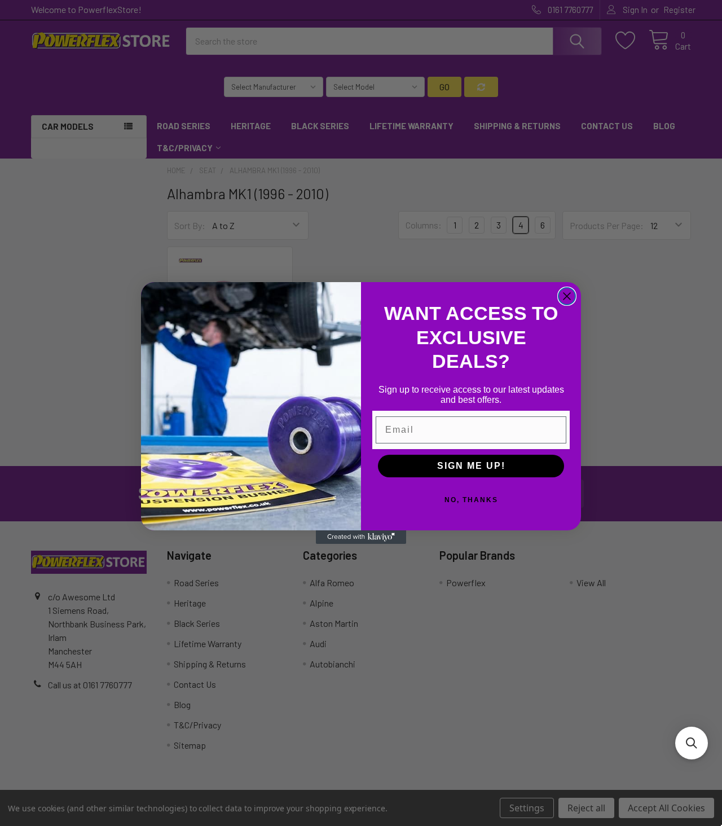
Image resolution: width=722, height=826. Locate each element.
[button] (691, 743)
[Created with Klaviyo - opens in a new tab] (361, 537)
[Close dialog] (566, 296)
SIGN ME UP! (471, 466)
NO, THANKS (471, 500)
